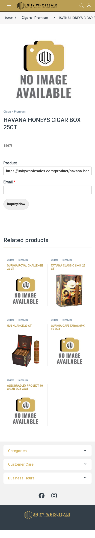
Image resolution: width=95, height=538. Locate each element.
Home (7, 18)
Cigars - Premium (35, 18)
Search (81, 5)
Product (10, 163)
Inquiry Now (16, 204)
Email (9, 182)
